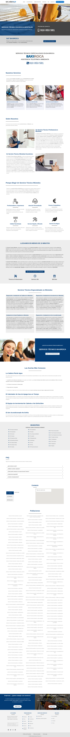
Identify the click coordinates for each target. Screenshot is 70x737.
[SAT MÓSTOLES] (11, 2)
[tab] (10, 492)
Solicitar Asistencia (60, 1)
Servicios (44, 1)
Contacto (53, 1)
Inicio (24, 1)
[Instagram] (13, 730)
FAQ (48, 1)
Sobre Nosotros (37, 1)
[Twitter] (11, 730)
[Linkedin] (15, 730)
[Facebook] (8, 730)
